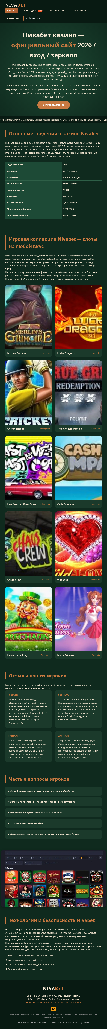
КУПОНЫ (12, 10)
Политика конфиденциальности (42, 1002)
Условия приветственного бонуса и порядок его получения (42, 801)
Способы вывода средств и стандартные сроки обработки (42, 791)
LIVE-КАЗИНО (79, 10)
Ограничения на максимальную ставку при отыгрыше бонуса (44, 834)
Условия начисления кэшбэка (26, 823)
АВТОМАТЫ (13, 18)
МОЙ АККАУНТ (33, 18)
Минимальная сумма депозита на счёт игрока (36, 812)
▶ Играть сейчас (53, 105)
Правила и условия (71, 1002)
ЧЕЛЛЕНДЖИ (32, 10)
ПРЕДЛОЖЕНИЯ (57, 10)
